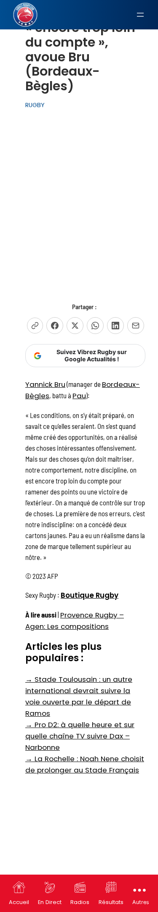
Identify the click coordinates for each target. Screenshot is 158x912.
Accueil (19, 902)
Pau (79, 396)
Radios (79, 902)
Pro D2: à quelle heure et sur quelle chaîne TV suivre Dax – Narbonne (79, 736)
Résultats (111, 902)
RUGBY (35, 105)
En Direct (50, 902)
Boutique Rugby (89, 595)
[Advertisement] (79, 196)
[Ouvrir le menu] (140, 15)
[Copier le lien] (35, 326)
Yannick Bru (45, 384)
